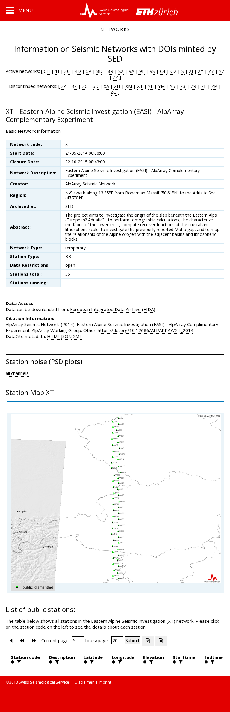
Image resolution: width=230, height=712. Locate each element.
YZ (221, 71)
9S (152, 71)
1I (57, 71)
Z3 (183, 86)
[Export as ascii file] (161, 641)
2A (63, 86)
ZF (203, 86)
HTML (53, 336)
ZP (214, 86)
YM (161, 86)
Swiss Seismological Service (44, 682)
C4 (163, 71)
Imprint (105, 682)
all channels (17, 373)
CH (47, 71)
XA (107, 86)
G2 (173, 71)
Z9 (193, 86)
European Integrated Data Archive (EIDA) (112, 309)
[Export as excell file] (148, 641)
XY (200, 71)
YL (150, 86)
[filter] (18, 662)
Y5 (172, 86)
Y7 (211, 71)
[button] (19, 10)
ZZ (115, 77)
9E (141, 71)
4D (78, 71)
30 (67, 71)
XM (128, 86)
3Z (74, 86)
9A (131, 71)
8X (121, 71)
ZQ (114, 92)
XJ (191, 71)
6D (96, 86)
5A (88, 71)
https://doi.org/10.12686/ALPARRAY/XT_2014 (145, 330)
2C (84, 86)
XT (140, 86)
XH (116, 86)
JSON (66, 336)
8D (99, 71)
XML (77, 336)
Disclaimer (84, 682)
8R (110, 71)
